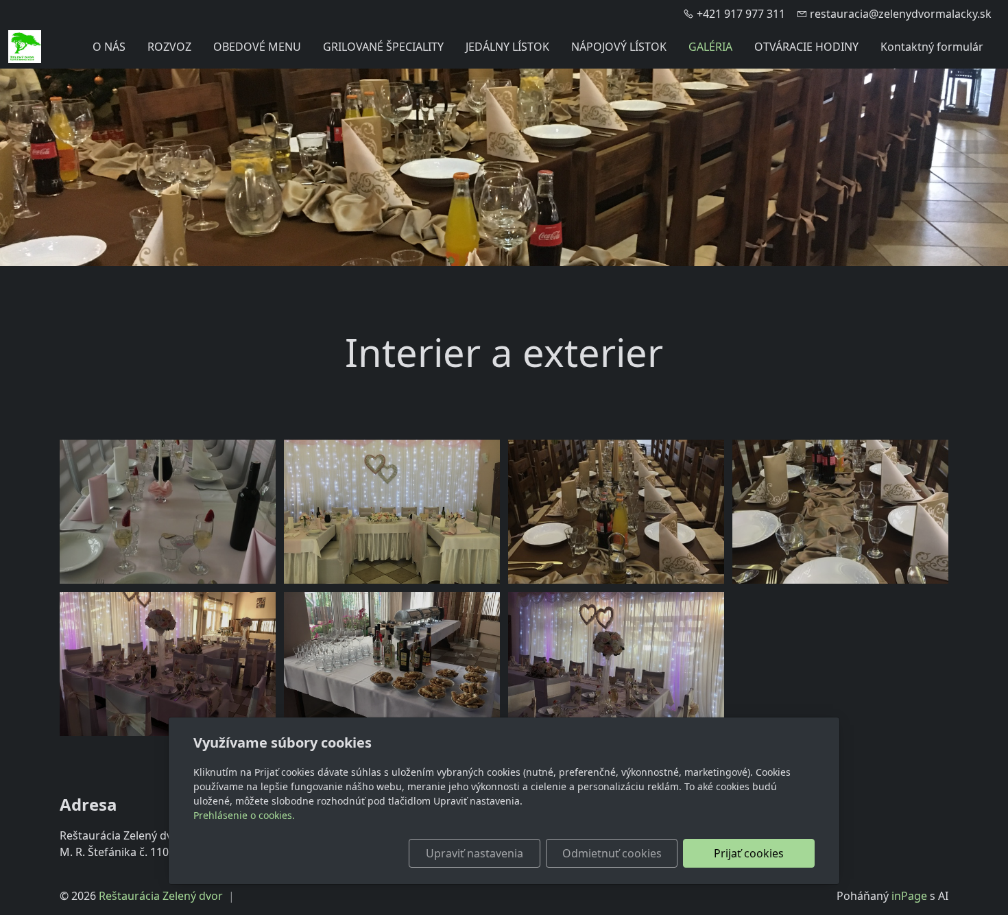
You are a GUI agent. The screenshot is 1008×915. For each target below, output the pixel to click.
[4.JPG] (168, 512)
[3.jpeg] (616, 664)
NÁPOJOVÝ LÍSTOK (619, 46)
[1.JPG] (840, 512)
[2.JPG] (616, 512)
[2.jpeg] (168, 664)
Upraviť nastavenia (474, 853)
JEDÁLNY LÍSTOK (507, 46)
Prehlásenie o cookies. (244, 815)
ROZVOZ (169, 46)
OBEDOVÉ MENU (257, 46)
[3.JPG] (392, 512)
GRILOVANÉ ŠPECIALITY (383, 46)
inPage (909, 895)
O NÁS (109, 46)
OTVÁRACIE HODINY (806, 46)
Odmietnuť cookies (612, 853)
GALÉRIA (710, 46)
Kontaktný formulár (931, 46)
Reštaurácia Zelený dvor (161, 895)
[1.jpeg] (392, 664)
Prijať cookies (749, 853)
